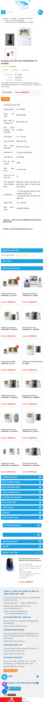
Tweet (15, 70)
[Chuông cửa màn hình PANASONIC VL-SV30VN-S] (11, 417)
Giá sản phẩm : (7, 92)
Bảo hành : (10, 80)
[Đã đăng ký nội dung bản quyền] (10, 695)
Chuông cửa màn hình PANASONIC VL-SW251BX (9, 396)
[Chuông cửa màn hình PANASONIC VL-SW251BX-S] (33, 451)
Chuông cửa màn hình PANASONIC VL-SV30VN (30, 430)
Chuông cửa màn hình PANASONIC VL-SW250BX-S (31, 396)
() (41, 12)
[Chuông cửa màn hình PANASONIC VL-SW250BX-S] (33, 383)
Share (5, 70)
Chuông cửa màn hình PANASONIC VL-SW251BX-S (31, 464)
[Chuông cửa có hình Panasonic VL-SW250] (33, 349)
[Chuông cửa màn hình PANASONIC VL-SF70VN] (11, 281)
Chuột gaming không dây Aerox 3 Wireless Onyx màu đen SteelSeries (30, 559)
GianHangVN (25, 701)
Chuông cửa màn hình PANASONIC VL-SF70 (8, 362)
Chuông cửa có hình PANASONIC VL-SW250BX (31, 328)
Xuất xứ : (10, 77)
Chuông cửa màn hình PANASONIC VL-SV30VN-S (9, 430)
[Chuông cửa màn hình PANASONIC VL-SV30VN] (33, 417)
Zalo (4, 691)
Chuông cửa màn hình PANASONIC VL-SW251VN (9, 328)
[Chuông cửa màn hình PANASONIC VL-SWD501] (33, 281)
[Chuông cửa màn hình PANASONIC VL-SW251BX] (11, 383)
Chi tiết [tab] (5, 99)
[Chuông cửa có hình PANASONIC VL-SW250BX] (33, 315)
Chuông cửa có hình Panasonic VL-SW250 (33, 362)
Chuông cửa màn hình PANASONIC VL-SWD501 (30, 294)
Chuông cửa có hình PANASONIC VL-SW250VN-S (10, 464)
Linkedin (26, 70)
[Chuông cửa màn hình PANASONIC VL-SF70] (11, 349)
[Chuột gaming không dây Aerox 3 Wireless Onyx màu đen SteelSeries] (10, 564)
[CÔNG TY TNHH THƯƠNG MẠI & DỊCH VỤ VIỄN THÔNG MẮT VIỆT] (22, 4)
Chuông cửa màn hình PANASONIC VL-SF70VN (8, 294)
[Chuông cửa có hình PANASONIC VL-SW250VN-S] (11, 451)
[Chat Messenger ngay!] (4, 684)
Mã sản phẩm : (8, 74)
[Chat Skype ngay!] (4, 676)
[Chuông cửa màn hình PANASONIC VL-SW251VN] (11, 315)
